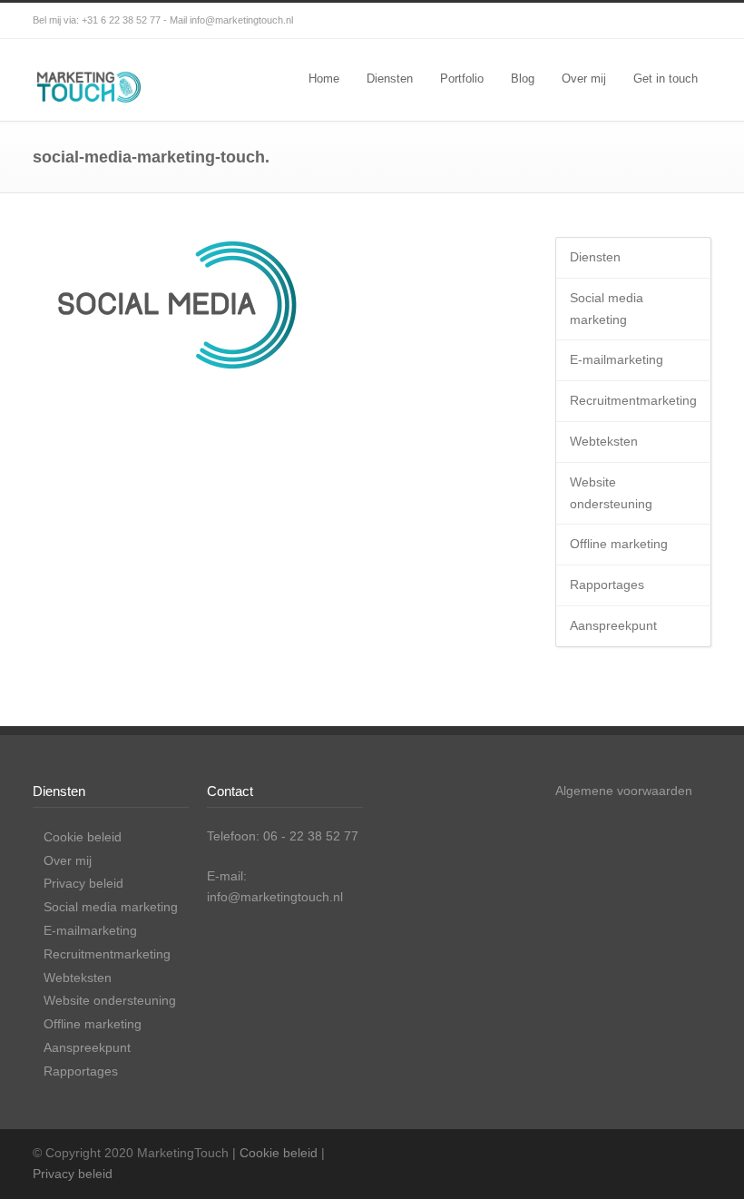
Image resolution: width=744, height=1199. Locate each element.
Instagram (657, 21)
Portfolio (462, 78)
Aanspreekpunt (613, 625)
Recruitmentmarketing (633, 400)
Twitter (548, 21)
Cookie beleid (83, 837)
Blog (522, 78)
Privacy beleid (83, 883)
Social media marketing (606, 308)
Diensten (390, 78)
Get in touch (665, 78)
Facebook (584, 21)
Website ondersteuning (611, 493)
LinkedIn (693, 21)
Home (323, 78)
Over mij (584, 78)
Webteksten (604, 441)
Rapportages (607, 584)
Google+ (620, 21)
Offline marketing (619, 543)
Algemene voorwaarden (623, 790)
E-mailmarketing (616, 359)
